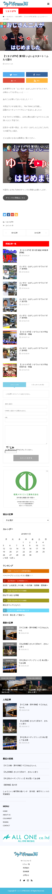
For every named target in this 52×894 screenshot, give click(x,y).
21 (17, 552)
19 (4, 552)
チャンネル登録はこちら (15, 197)
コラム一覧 (26, 864)
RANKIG (5, 822)
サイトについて (26, 861)
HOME (5, 811)
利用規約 (26, 868)
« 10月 (5, 558)
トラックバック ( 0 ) (37, 385)
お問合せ (26, 875)
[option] (13, 685)
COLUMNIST (7, 818)
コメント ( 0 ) (14, 385)
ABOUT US (6, 815)
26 (4, 555)
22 (24, 552)
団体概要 (26, 871)
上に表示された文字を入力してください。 (19, 450)
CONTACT (6, 826)
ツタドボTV (10, 11)
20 (10, 552)
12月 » (12, 558)
